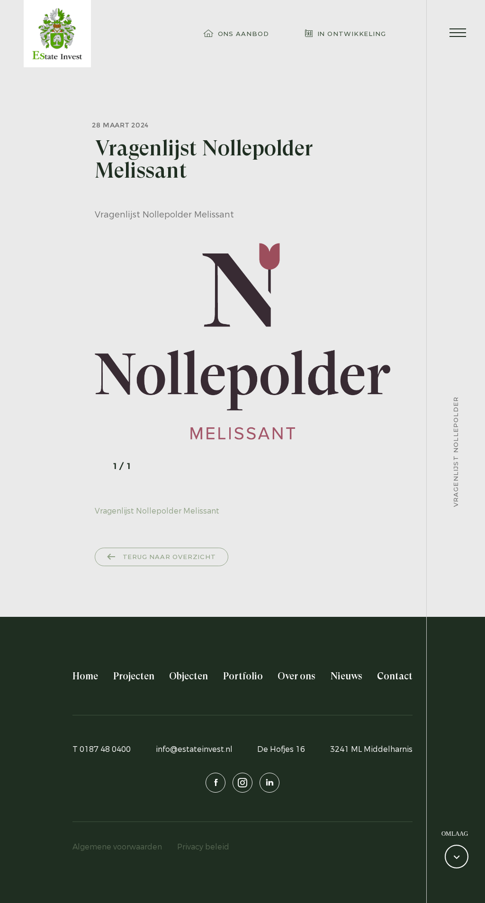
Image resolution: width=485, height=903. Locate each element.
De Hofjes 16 (281, 749)
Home (85, 676)
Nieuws (346, 676)
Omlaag (454, 834)
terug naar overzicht (168, 556)
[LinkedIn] (269, 783)
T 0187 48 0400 (101, 749)
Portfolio (243, 676)
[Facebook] (215, 783)
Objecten (188, 676)
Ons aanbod (243, 33)
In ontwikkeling (351, 33)
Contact (395, 676)
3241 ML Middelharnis (371, 749)
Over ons (296, 676)
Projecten (133, 676)
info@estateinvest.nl (194, 749)
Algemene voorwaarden (117, 847)
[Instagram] (242, 783)
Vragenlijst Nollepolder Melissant (157, 511)
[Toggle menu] (457, 33)
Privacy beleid (203, 847)
